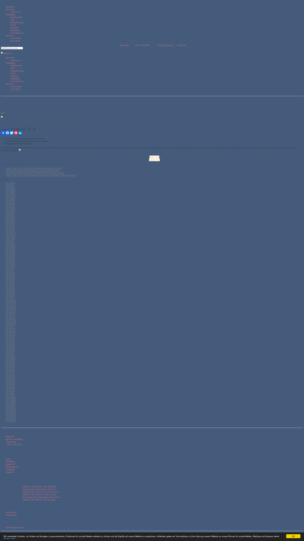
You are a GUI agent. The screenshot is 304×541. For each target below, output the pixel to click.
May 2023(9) (10, 274)
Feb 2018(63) (11, 418)
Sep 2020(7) (10, 348)
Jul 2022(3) (10, 297)
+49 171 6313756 (142, 45)
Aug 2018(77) (11, 404)
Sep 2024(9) (10, 236)
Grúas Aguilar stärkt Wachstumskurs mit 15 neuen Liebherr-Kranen (32, 170)
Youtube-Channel (165, 45)
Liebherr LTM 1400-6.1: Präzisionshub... (40, 494)
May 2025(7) (10, 218)
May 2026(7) (10, 190)
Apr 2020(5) (10, 360)
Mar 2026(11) (11, 194)
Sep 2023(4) (10, 264)
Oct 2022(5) (10, 290)
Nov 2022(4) (10, 288)
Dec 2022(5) (10, 285)
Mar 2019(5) (10, 388)
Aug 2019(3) (10, 378)
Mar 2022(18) (11, 306)
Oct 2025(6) (10, 206)
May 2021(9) (10, 330)
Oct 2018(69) (11, 399)
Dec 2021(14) (11, 313)
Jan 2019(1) (10, 392)
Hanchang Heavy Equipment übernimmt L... (42, 497)
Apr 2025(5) (10, 220)
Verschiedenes (17, 33)
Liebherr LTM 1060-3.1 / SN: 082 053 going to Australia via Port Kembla (34, 168)
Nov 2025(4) (10, 204)
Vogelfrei (10, 472)
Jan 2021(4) (10, 339)
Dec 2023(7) (10, 257)
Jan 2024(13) (10, 255)
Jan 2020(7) (10, 367)
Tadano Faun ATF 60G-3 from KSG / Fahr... (41, 492)
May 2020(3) (10, 358)
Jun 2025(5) (10, 215)
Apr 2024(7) (10, 248)
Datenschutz (11, 515)
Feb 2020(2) (10, 364)
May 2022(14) (11, 302)
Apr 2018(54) (11, 413)
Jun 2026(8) (10, 187)
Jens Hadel (15, 40)
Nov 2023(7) (10, 260)
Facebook (180, 45)
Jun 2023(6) (10, 271)
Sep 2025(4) (10, 209)
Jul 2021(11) (10, 325)
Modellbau (15, 30)
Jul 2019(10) (10, 381)
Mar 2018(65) (11, 416)
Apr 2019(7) (10, 385)
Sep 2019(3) (10, 376)
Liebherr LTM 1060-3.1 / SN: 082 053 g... (40, 486)
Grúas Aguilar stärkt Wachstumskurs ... (40, 489)
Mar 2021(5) (10, 334)
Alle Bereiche (16, 17)
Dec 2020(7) (10, 341)
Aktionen (14, 27)
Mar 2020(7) (10, 362)
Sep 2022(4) (10, 292)
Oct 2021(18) (11, 318)
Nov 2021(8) (10, 316)
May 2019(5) (10, 383)
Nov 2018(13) (11, 397)
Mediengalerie (12, 467)
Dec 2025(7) (10, 201)
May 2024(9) (10, 246)
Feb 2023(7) (10, 281)
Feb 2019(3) (10, 390)
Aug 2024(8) (10, 239)
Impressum (15, 12)
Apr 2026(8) (10, 192)
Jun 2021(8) (10, 327)
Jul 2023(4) (10, 269)
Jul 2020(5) (10, 353)
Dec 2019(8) (10, 369)
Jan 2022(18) (10, 311)
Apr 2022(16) (11, 304)
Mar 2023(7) (10, 278)
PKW (12, 20)
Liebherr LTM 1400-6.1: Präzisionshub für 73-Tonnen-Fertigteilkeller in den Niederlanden (41, 175)
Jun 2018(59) (10, 409)
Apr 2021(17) (11, 332)
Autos (8, 459)
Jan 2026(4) (10, 199)
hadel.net (10, 436)
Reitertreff (10, 464)
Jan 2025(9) (10, 227)
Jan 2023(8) (10, 283)
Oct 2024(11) (11, 234)
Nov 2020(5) (10, 344)
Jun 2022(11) (10, 299)
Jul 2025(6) (10, 213)
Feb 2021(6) (10, 337)
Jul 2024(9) (10, 241)
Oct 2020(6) (10, 346)
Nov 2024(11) (11, 232)
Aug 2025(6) (10, 211)
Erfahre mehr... (10, 538)
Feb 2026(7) (10, 197)
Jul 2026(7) (10, 185)
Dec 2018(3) (10, 395)
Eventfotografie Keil (14, 527)
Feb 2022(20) (11, 309)
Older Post (154, 157)
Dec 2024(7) (10, 229)
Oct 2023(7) (10, 262)
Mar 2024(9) (10, 250)
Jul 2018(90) (10, 406)
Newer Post (154, 159)
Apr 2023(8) (10, 276)
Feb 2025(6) (10, 225)
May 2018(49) (11, 411)
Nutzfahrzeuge (17, 22)
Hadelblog (10, 469)
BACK (3, 113)
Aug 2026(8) (10, 183)
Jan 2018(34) (10, 420)
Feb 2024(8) (10, 253)
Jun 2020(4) (10, 355)
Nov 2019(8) (10, 371)
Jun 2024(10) (10, 243)
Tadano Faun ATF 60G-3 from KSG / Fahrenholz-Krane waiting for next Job (35, 172)
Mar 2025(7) (10, 222)
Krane (13, 25)
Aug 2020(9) (10, 351)
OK (293, 536)
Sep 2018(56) (11, 402)
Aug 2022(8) (10, 295)
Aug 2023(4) (10, 267)
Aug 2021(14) (11, 323)
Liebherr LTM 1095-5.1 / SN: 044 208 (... (40, 499)
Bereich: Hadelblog (14, 439)
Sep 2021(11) (11, 320)
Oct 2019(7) (10, 374)
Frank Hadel (15, 38)
